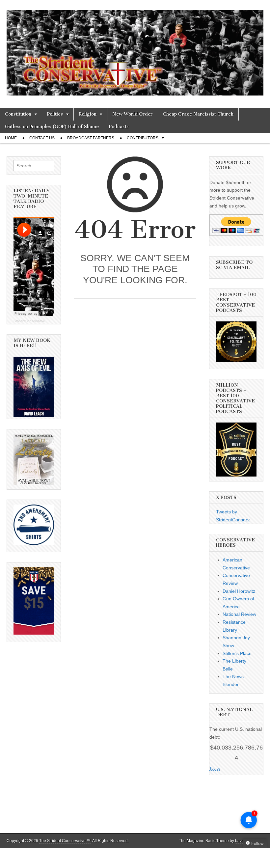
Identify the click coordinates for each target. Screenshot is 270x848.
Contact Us (42, 138)
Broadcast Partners (90, 138)
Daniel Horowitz (239, 591)
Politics (55, 114)
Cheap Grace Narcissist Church (198, 114)
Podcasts (119, 126)
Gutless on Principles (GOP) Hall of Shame (52, 126)
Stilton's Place (237, 653)
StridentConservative (29, 321)
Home (11, 138)
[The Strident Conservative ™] (135, 49)
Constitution (18, 114)
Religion (87, 114)
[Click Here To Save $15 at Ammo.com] (34, 633)
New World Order (132, 114)
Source (214, 768)
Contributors (142, 138)
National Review (239, 614)
